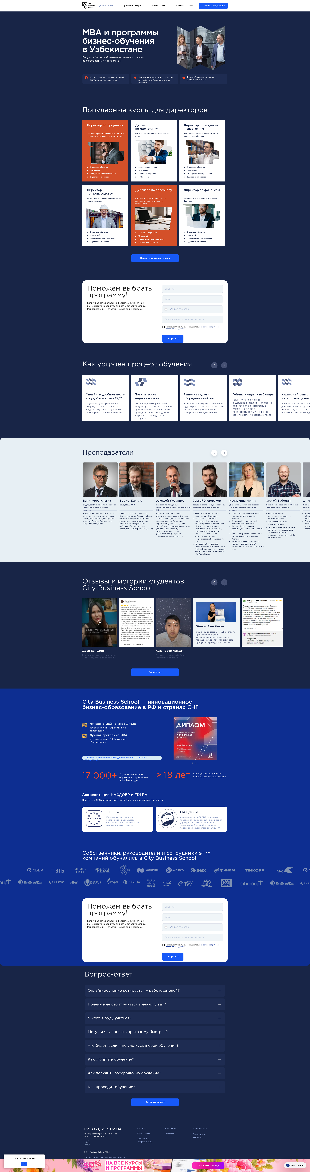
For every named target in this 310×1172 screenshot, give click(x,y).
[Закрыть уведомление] (43, 1156)
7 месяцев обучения (99, 167)
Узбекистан (107, 6)
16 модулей (192, 170)
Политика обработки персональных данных (104, 1157)
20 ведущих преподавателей (151, 239)
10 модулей (95, 170)
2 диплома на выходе (99, 177)
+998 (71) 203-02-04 (102, 1129)
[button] (213, 6)
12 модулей (95, 235)
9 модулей (191, 235)
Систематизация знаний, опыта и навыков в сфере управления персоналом (150, 201)
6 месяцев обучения (196, 232)
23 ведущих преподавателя (199, 173)
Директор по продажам (105, 125)
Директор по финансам (202, 190)
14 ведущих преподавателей (103, 173)
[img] (106, 153)
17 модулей (143, 236)
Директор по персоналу (153, 190)
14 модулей (143, 170)
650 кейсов (143, 177)
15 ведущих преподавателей (199, 238)
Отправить (173, 339)
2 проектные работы (147, 173)
